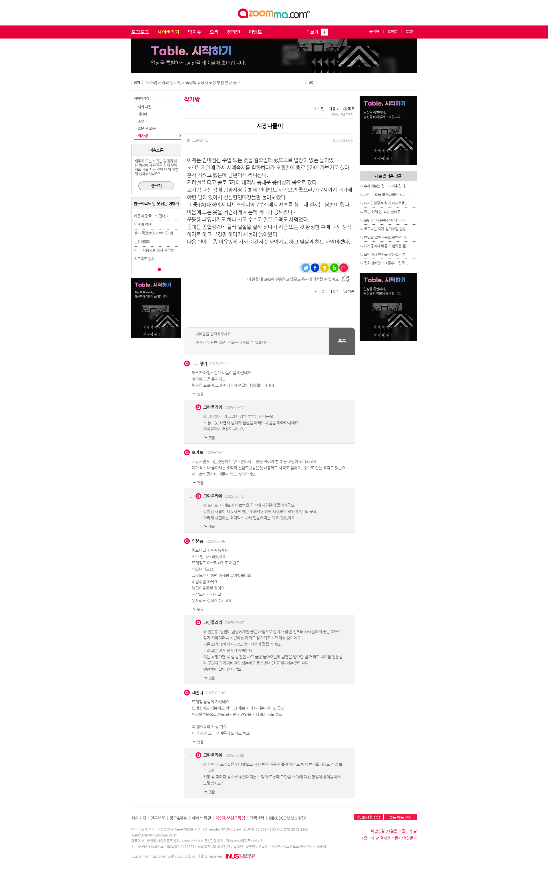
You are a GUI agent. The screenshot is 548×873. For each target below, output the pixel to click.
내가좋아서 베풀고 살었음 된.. (386, 246)
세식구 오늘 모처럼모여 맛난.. (386, 194)
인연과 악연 (142, 224)
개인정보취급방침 (230, 818)
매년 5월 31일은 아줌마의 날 (394, 831)
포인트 (392, 31)
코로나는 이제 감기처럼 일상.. (386, 229)
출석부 (374, 31)
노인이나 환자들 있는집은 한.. (386, 254)
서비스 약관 (201, 818)
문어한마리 (142, 241)
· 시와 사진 (143, 107)
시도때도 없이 (144, 259)
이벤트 (255, 32)
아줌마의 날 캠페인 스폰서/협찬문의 (388, 838)
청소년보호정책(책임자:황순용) (305, 846)
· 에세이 (141, 114)
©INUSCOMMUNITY (287, 818)
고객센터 (256, 818)
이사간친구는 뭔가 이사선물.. (385, 203)
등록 (342, 341)
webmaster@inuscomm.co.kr (154, 835)
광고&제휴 (178, 818)
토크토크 (140, 32)
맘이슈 (194, 32)
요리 (213, 32)
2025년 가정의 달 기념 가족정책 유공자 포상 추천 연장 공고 (192, 82)
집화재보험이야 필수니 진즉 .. (386, 263)
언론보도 (157, 818)
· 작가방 (142, 135)
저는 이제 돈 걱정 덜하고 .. (383, 211)
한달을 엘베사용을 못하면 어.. (386, 237)
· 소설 (140, 121)
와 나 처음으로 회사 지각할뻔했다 (158, 250)
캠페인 (233, 32)
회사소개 (138, 818)
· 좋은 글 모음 (146, 128)
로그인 (410, 31)
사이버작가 (168, 32)
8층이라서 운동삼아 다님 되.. (385, 220)
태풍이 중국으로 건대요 (151, 216)
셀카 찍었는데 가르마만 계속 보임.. (159, 233)
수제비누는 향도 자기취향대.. (385, 186)
